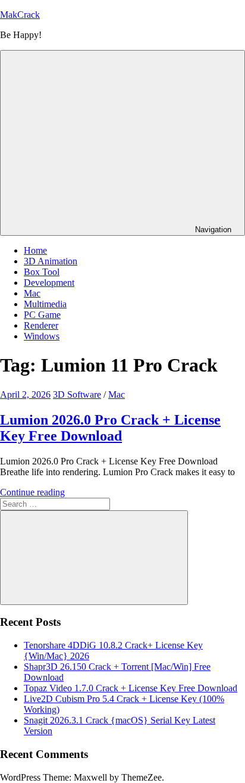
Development (49, 282)
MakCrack (20, 15)
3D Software (77, 394)
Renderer (41, 325)
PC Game (42, 315)
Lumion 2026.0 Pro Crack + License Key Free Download (110, 428)
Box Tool (41, 272)
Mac (32, 293)
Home (35, 250)
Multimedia (45, 304)
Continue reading (32, 492)
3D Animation (50, 261)
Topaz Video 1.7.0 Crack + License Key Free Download (130, 688)
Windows (41, 336)
